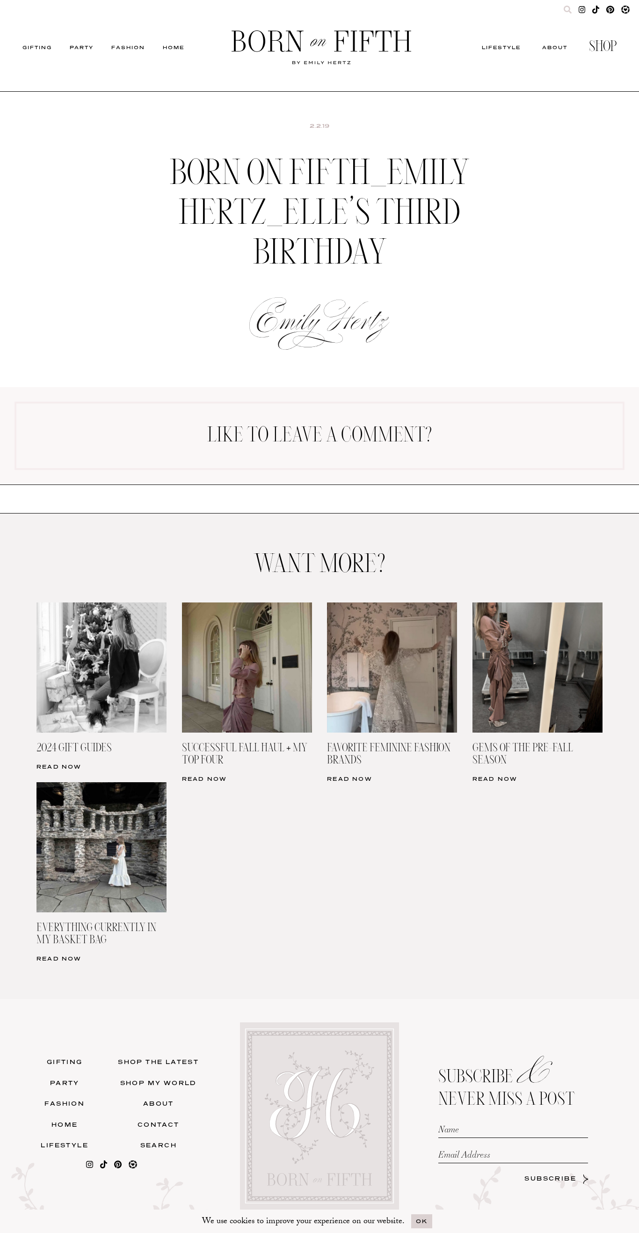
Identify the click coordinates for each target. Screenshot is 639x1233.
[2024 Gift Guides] (101, 608)
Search (158, 1145)
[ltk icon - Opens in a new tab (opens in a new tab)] (625, 12)
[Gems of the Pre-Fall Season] (537, 608)
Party (82, 47)
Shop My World (158, 1082)
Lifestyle (501, 47)
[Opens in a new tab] (89, 1166)
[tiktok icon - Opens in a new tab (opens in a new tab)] (595, 12)
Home (173, 47)
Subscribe (550, 1178)
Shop (603, 47)
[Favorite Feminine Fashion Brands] (392, 608)
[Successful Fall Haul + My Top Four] (247, 608)
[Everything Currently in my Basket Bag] (101, 788)
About (554, 47)
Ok (422, 1221)
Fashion (128, 47)
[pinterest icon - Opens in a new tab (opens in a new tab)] (610, 12)
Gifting (37, 47)
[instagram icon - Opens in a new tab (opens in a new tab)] (582, 12)
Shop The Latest (158, 1061)
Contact (159, 1124)
